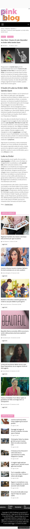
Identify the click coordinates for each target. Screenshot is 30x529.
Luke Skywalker (5, 161)
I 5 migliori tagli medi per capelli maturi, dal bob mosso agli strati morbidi (20, 464)
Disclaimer (18, 507)
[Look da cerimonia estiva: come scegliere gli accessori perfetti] (5, 421)
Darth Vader (4, 190)
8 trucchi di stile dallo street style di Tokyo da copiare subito (19, 494)
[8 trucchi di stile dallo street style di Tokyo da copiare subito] (5, 493)
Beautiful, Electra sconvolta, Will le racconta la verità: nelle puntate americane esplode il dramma (14, 333)
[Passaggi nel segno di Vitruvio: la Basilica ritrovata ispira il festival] (5, 431)
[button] (28, 24)
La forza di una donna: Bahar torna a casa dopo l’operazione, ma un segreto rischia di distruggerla (14, 366)
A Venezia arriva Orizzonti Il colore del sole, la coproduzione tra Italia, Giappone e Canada (19, 453)
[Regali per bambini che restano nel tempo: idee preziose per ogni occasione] (15, 225)
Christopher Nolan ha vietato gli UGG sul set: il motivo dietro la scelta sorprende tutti (19, 442)
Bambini (3, 36)
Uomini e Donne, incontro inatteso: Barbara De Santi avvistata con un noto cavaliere (14, 269)
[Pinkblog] (10, 15)
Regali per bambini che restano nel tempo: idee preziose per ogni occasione (14, 237)
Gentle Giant (9, 204)
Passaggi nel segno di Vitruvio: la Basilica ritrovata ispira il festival (19, 431)
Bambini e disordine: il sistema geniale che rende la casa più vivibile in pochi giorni (13, 300)
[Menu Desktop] (2, 24)
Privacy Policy (10, 507)
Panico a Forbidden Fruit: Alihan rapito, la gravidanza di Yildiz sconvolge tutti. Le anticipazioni (13, 399)
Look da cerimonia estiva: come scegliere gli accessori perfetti (19, 421)
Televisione (10, 36)
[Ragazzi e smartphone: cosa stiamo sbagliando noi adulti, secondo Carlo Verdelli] (5, 484)
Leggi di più (4, 244)
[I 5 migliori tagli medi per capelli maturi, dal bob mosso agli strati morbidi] (5, 464)
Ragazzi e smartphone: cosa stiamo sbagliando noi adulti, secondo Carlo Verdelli (19, 484)
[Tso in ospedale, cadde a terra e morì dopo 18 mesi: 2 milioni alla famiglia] (5, 474)
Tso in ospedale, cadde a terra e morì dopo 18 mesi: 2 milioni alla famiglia (19, 474)
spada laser (16, 132)
